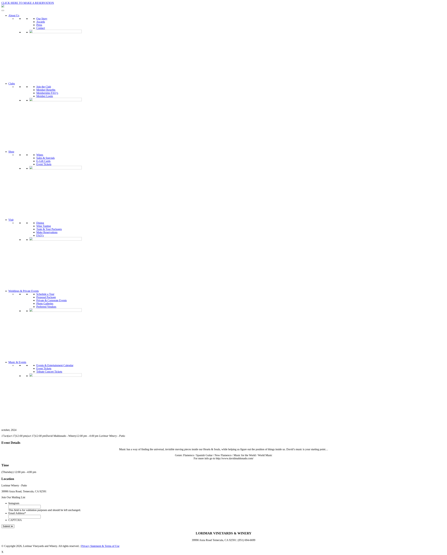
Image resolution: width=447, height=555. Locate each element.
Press (39, 24)
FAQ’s (40, 235)
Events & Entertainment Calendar (54, 365)
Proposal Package (46, 297)
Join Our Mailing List (13, 497)
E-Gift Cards (43, 161)
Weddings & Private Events (23, 290)
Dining (40, 222)
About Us (13, 15)
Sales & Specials (45, 157)
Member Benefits (45, 89)
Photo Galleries (44, 303)
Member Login (44, 96)
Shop (11, 151)
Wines (39, 154)
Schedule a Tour (45, 294)
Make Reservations (46, 232)
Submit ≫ (8, 526)
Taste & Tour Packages (49, 229)
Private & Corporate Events (51, 300)
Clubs (11, 83)
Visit (10, 219)
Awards (40, 21)
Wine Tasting (43, 226)
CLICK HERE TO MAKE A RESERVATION (27, 2)
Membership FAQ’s (47, 92)
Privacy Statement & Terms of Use (100, 546)
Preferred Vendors (46, 306)
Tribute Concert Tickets (49, 371)
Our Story (41, 18)
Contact (40, 28)
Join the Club (43, 86)
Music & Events (17, 362)
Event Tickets (43, 164)
